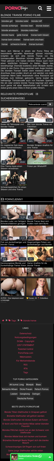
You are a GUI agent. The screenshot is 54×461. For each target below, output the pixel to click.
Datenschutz (26, 333)
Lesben (14, 394)
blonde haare (8, 35)
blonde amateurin (10, 30)
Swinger (36, 394)
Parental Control (25, 349)
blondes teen (27, 25)
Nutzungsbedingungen (25, 337)
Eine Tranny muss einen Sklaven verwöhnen (11, 167)
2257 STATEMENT (25, 345)
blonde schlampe (10, 25)
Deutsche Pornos (25, 398)
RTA (26, 368)
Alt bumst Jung (17, 384)
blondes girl (7, 21)
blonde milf (36, 21)
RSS (26, 364)
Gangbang (25, 394)
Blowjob (30, 384)
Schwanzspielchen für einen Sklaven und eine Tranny (13, 188)
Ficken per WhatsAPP (37, 166)
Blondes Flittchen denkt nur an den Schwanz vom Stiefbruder (25, 431)
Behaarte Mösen (9, 389)
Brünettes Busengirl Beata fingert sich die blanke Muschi (26, 441)
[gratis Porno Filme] (16, 10)
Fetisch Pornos (41, 389)
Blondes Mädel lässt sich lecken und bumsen (26, 436)
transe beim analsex (11, 39)
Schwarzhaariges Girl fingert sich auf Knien (25, 446)
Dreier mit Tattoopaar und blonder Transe (12, 125)
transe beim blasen (40, 35)
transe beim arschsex (33, 39)
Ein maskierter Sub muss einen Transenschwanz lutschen (12, 147)
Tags (25, 372)
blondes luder (22, 21)
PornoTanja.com (25, 353)
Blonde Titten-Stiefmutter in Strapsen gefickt (25, 412)
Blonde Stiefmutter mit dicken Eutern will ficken (25, 420)
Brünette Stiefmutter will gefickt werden (25, 416)
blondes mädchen (29, 30)
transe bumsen (36, 44)
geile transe (22, 35)
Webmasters (25, 357)
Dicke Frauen (26, 389)
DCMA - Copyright (25, 341)
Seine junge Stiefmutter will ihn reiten (25, 450)
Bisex (38, 384)
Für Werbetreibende (25, 360)
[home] (3, 320)
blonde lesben (42, 25)
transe (4, 44)
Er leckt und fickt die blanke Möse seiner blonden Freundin (25, 424)
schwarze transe (18, 44)
